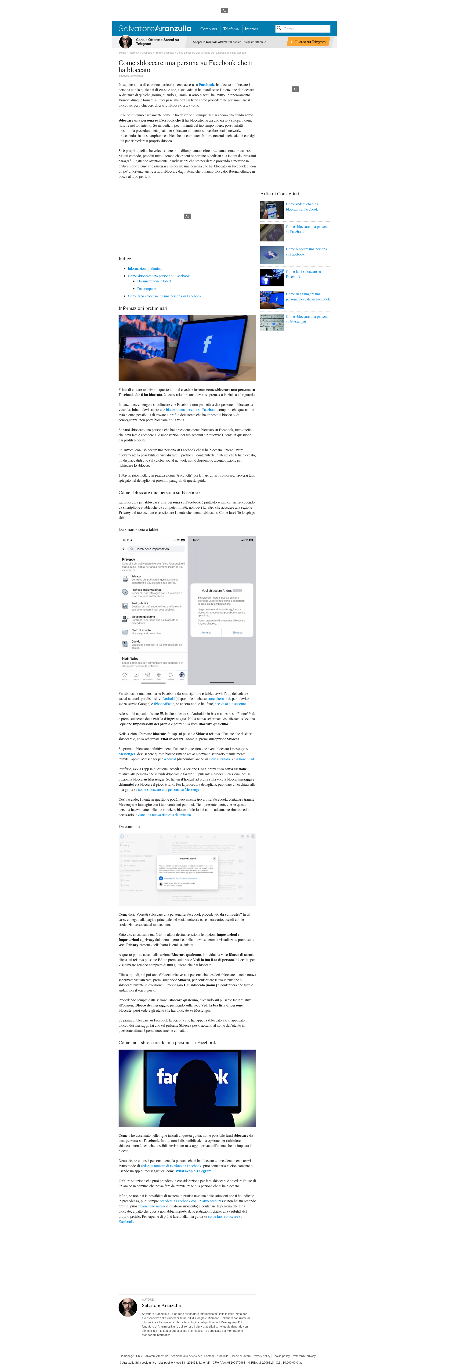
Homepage (127, 1356)
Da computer (146, 288)
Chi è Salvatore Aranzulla (152, 1356)
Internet (251, 28)
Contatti (209, 1356)
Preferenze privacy (304, 1356)
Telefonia (231, 28)
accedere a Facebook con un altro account (190, 1200)
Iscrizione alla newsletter (186, 1356)
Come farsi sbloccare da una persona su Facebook (164, 295)
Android (168, 698)
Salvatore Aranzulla (132, 75)
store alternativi (219, 698)
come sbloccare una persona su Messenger (169, 789)
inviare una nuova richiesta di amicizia (163, 814)
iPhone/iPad (163, 703)
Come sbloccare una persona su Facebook (159, 275)
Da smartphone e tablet (154, 280)
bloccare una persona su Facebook (191, 409)
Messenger (127, 753)
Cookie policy (281, 1356)
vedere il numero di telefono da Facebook (171, 1165)
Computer (208, 28)
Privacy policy (261, 1356)
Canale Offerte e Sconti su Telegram (157, 42)
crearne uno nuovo (151, 1205)
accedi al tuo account (230, 703)
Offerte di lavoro (241, 1356)
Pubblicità (222, 1356)
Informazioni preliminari (145, 268)
